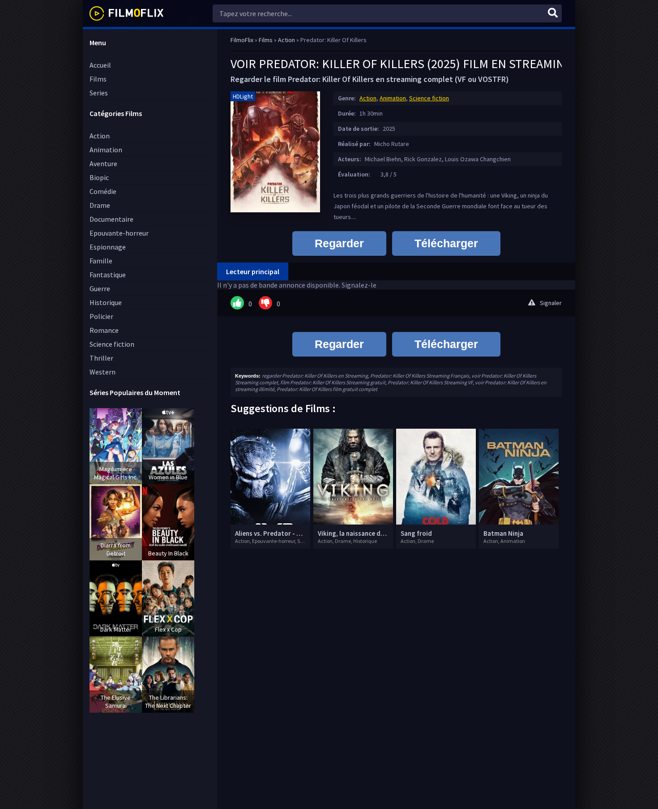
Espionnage (108, 246)
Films (98, 78)
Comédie (103, 191)
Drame (100, 205)
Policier (101, 316)
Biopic (99, 177)
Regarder (339, 243)
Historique (106, 302)
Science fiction (112, 344)
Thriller (101, 357)
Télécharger (446, 243)
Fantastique (108, 274)
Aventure (103, 163)
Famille (101, 260)
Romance (104, 330)
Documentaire (111, 219)
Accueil (100, 64)
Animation (106, 149)
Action (100, 135)
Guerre (100, 288)
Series (99, 92)
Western (102, 371)
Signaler (551, 303)
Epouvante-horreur (119, 232)
